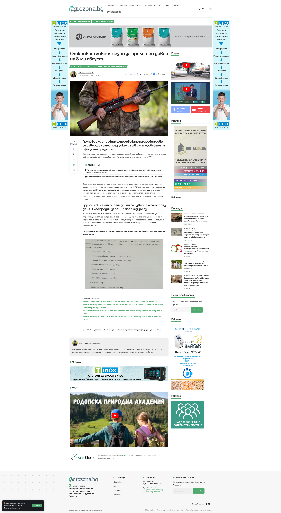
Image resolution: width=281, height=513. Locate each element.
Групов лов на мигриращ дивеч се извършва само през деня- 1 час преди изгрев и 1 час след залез (124, 176)
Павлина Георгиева (86, 73)
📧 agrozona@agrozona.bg (153, 490)
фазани (151, 330)
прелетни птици (132, 330)
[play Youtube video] (115, 415)
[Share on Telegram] (144, 74)
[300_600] (190, 158)
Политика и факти (203, 275)
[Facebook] (180, 109)
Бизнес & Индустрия (191, 230)
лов (103, 330)
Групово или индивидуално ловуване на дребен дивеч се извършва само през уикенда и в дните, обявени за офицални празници (123, 171)
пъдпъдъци (143, 330)
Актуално (75, 66)
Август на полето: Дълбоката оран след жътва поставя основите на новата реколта (196, 218)
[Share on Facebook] (137, 74)
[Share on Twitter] (140, 74)
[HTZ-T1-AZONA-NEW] (88, 479)
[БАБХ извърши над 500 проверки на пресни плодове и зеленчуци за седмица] (176, 248)
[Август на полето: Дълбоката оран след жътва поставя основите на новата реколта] (176, 217)
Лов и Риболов (89, 66)
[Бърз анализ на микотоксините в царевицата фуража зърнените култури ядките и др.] (187, 357)
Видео (175, 53)
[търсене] (199, 9)
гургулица (97, 330)
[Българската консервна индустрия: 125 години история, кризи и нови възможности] (176, 232)
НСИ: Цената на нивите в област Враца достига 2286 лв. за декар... (196, 265)
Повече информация (12, 508)
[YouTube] (209, 503)
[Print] (154, 74)
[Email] (147, 74)
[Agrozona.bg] (86, 8)
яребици (158, 330)
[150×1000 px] (59, 74)
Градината (200, 213)
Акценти (193, 213)
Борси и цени (201, 260)
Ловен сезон (110, 330)
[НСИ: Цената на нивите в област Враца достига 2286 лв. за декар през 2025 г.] (176, 264)
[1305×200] (119, 373)
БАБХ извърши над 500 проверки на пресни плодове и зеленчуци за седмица (196, 251)
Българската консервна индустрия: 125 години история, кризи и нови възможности (196, 234)
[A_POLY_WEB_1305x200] (140, 36)
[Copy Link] (150, 74)
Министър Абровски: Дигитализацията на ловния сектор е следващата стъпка (120, 301)
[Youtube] (200, 109)
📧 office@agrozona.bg (151, 492)
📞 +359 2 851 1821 (150, 488)
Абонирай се (197, 310)
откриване (120, 330)
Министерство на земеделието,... (112, 66)
